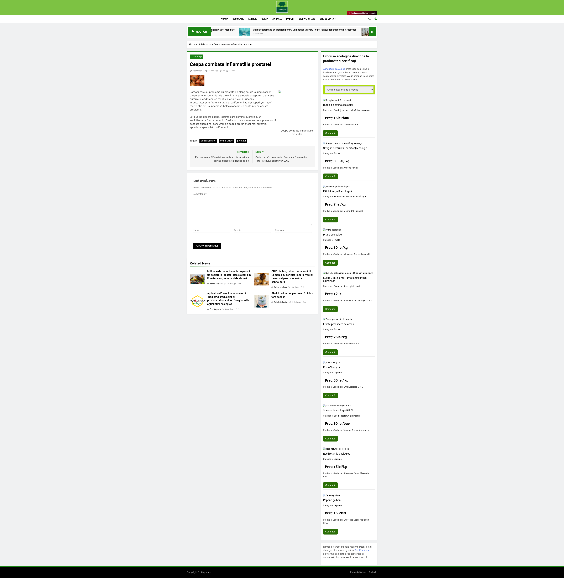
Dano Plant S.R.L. (352, 124)
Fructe (337, 153)
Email (237, 230)
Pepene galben (332, 500)
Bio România (362, 550)
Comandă (330, 133)
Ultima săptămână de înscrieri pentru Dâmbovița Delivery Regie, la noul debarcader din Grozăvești (267, 29)
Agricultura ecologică (334, 69)
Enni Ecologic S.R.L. (353, 387)
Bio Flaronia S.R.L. (352, 343)
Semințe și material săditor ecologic (352, 110)
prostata (241, 140)
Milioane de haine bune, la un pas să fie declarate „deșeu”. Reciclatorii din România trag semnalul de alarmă (229, 275)
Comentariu (200, 194)
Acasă (224, 19)
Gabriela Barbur (281, 302)
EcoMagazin (198, 70)
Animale (277, 19)
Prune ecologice (332, 234)
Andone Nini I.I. (351, 167)
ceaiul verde (226, 140)
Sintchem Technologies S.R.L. (358, 300)
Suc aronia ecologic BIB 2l (338, 410)
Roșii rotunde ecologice (336, 453)
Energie (252, 19)
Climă (264, 19)
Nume (197, 230)
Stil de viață (327, 19)
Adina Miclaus (216, 283)
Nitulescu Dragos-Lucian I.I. (357, 254)
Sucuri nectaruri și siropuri (347, 286)
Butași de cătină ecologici (338, 104)
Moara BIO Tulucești (353, 211)
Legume (338, 372)
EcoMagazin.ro (205, 572)
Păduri (290, 19)
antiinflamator (208, 140)
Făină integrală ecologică (337, 191)
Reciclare (238, 19)
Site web (279, 230)
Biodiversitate (307, 19)
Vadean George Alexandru (356, 430)
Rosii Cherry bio (332, 367)
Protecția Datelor (358, 572)
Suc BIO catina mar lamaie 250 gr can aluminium (345, 279)
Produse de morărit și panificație (350, 196)
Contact (372, 572)
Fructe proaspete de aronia (339, 324)
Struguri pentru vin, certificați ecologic (345, 148)
